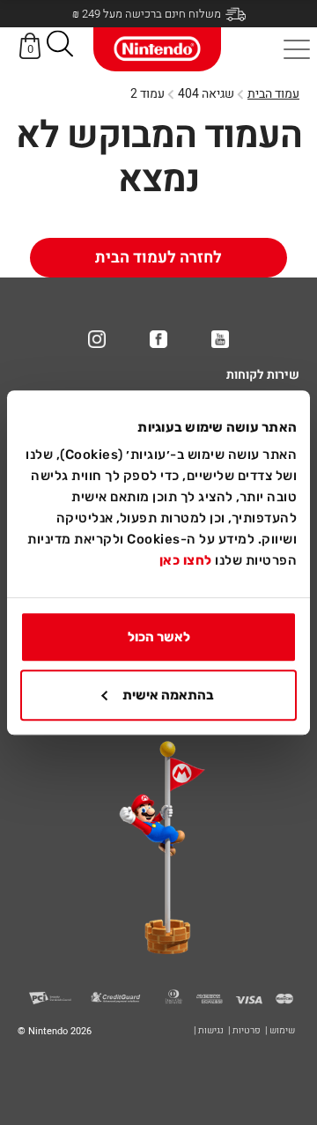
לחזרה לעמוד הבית (158, 258)
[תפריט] (297, 49)
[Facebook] (158, 339)
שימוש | (280, 1030)
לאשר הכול (159, 637)
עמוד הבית (273, 94)
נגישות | (209, 1030)
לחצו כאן (185, 560)
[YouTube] (220, 339)
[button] (60, 47)
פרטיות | (244, 1030)
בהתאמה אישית (168, 695)
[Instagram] (97, 339)
